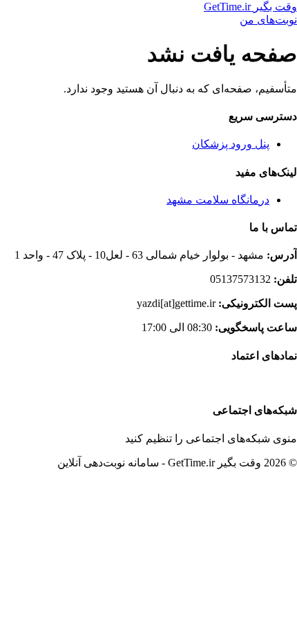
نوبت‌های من (268, 20)
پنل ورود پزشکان (230, 144)
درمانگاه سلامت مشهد (217, 200)
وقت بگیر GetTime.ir (250, 6)
